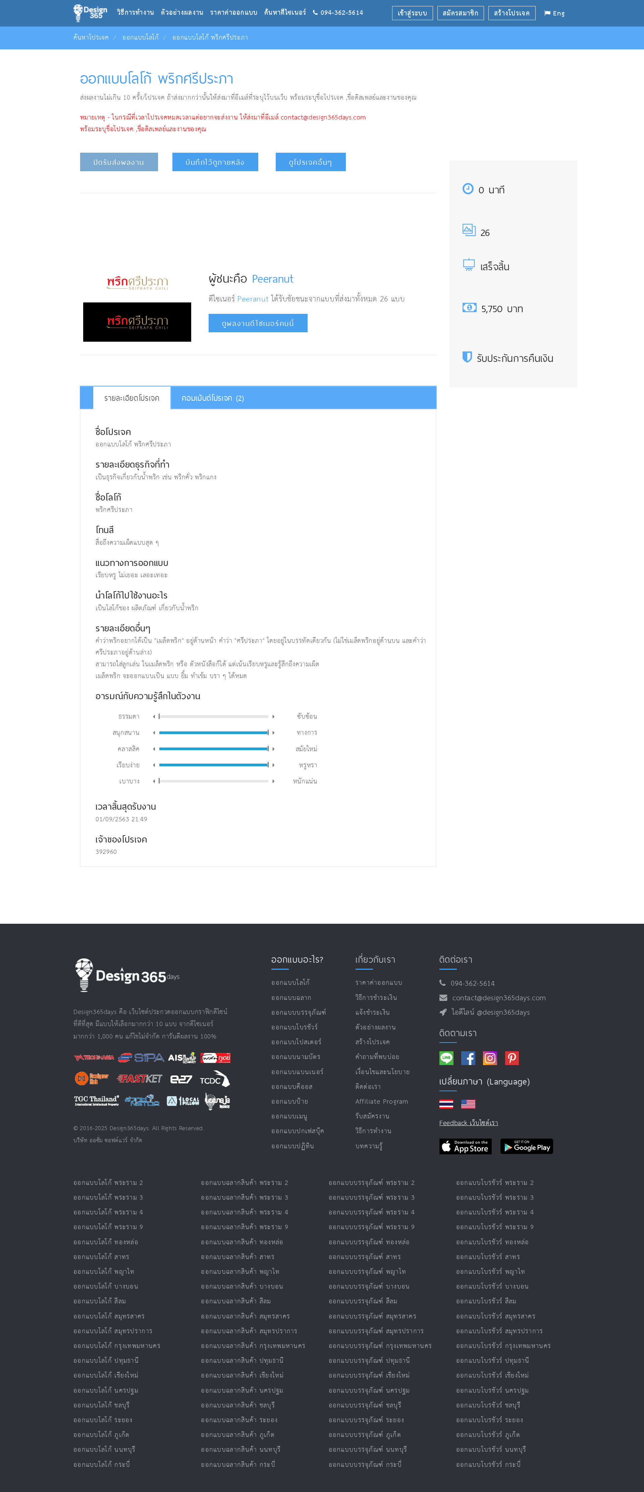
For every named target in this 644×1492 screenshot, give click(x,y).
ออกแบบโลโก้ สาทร (101, 1257)
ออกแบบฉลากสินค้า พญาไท (240, 1272)
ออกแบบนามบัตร (296, 1057)
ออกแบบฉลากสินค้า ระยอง (239, 1420)
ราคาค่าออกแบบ (237, 2)
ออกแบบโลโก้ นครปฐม (106, 1391)
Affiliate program (382, 1102)
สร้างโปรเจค (373, 1042)
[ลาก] (159, 716)
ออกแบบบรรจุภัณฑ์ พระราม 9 (372, 1227)
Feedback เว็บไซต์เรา (468, 1123)
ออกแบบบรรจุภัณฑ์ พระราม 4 (372, 1212)
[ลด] (153, 717)
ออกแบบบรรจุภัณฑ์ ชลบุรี (365, 1405)
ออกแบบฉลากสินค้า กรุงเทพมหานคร (253, 1346)
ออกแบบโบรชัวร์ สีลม (486, 1301)
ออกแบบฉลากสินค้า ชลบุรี (238, 1405)
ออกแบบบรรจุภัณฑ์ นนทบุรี (368, 1450)
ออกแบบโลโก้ (140, 38)
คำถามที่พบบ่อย (378, 1057)
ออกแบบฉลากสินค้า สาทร (238, 1257)
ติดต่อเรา (368, 1087)
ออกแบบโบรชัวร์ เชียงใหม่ (492, 1376)
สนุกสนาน (126, 732)
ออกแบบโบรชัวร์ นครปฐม (492, 1391)
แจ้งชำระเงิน (373, 1013)
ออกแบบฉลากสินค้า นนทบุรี (241, 1450)
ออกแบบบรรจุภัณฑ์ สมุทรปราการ (376, 1331)
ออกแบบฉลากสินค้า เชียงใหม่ (242, 1376)
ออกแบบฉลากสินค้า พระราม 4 (244, 1212)
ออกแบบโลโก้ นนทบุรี (104, 1450)
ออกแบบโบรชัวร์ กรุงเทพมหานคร (503, 1346)
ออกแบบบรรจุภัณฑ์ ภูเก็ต (365, 1435)
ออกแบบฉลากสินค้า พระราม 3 (244, 1198)
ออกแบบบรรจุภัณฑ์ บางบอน (369, 1287)
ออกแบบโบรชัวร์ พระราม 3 (495, 1198)
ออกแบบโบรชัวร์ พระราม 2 (495, 1183)
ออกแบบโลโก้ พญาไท (104, 1272)
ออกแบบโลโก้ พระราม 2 (108, 1183)
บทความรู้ (369, 1146)
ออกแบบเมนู (289, 1116)
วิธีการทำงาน (139, 2)
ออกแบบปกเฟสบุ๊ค (297, 1131)
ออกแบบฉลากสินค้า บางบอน (242, 1287)
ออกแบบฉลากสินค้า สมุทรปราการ (249, 1331)
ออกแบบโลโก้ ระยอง (103, 1420)
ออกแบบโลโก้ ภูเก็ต (101, 1435)
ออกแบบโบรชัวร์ (294, 1027)
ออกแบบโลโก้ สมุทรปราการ (113, 1331)
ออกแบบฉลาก (291, 998)
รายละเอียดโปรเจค (132, 398)
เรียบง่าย (128, 765)
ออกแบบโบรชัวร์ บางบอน (492, 1287)
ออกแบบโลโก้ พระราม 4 (108, 1212)
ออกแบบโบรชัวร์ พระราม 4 (495, 1212)
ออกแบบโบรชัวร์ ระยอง (489, 1420)
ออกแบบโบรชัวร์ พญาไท (490, 1272)
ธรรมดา (129, 716)
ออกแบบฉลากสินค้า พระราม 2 (244, 1183)
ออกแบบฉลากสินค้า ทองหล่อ (242, 1242)
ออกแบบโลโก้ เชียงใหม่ (106, 1376)
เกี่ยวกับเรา (376, 959)
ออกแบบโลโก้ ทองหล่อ (106, 1242)
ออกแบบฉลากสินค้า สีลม (236, 1301)
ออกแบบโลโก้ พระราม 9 (108, 1227)
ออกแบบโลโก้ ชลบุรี (101, 1405)
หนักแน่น (305, 781)
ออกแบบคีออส (292, 1087)
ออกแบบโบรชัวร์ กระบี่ (488, 1465)
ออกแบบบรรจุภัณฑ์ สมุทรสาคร (373, 1316)
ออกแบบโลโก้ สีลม (99, 1301)
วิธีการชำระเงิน (376, 998)
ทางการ (307, 732)
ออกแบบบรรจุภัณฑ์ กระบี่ (365, 1465)
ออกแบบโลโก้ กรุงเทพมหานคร (117, 1346)
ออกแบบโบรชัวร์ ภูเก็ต (488, 1435)
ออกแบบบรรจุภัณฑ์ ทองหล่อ (369, 1242)
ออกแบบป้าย (289, 1102)
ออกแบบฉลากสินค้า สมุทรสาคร (245, 1316)
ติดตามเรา (458, 1032)
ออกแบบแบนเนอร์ (297, 1072)
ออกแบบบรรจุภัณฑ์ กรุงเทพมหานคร (380, 1346)
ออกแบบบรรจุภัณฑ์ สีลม (363, 1301)
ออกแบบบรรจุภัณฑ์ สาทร (365, 1257)
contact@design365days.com (496, 998)
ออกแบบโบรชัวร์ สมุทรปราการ (499, 1331)
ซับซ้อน (307, 716)
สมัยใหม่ (307, 748)
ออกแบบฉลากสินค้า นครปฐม (242, 1391)
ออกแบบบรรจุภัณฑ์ (298, 1013)
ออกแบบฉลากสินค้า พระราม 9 (244, 1227)
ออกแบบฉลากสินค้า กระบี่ (238, 1465)
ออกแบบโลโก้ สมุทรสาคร (109, 1316)
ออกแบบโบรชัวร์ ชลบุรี (488, 1405)
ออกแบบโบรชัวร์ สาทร (488, 1257)
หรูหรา (308, 765)
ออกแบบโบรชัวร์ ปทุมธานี (493, 1361)
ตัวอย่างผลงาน (185, 2)
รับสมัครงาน (373, 1116)
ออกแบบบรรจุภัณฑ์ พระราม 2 (372, 1183)
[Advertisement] (258, 226)
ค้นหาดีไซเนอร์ (288, 2)
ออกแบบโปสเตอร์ (296, 1042)
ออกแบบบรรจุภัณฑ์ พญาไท (368, 1272)
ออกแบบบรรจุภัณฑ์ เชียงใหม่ (369, 1376)
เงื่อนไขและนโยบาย (383, 1072)
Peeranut (272, 278)
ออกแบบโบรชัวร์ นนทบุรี (491, 1450)
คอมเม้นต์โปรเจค (213, 398)
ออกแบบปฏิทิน (292, 1146)
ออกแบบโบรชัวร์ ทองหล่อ (492, 1242)
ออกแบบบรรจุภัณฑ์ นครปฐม (369, 1391)
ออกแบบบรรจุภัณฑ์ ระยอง (367, 1420)
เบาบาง (129, 781)
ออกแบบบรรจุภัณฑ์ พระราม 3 (372, 1198)
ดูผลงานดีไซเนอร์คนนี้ (258, 323)
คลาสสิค (129, 748)
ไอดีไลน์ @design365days (488, 1012)
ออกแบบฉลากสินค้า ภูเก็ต (238, 1435)
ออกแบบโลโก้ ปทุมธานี (106, 1361)
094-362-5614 (470, 983)
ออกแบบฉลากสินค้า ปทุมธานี (242, 1361)
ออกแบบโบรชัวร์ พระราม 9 (495, 1227)
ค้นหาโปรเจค (91, 38)
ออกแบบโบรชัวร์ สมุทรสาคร (496, 1316)
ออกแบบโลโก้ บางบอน (106, 1287)
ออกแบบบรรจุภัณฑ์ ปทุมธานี (370, 1361)
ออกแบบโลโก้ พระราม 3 (108, 1198)
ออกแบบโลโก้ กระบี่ (101, 1465)
